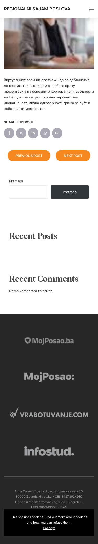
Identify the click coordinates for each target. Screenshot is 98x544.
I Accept (49, 528)
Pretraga (16, 181)
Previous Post (29, 156)
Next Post (73, 156)
